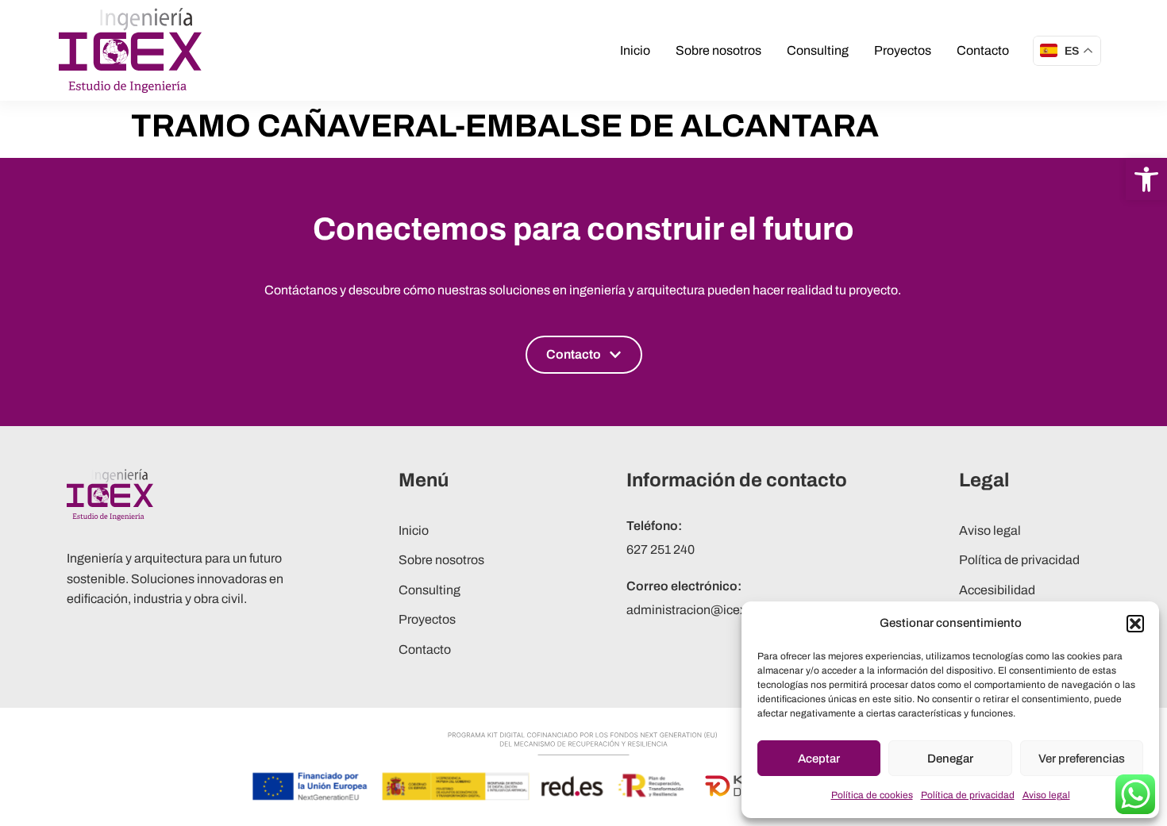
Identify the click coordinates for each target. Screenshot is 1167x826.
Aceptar (819, 758)
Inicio (635, 50)
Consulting (818, 50)
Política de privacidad (968, 795)
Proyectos (902, 50)
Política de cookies (872, 795)
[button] (1146, 179)
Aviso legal (1046, 795)
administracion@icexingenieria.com (728, 610)
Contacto (983, 50)
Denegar (950, 758)
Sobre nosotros (718, 50)
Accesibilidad (997, 590)
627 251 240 (660, 549)
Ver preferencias (1081, 758)
